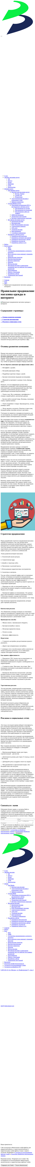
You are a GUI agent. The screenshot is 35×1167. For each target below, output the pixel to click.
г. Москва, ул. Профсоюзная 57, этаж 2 (22, 970)
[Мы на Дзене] (17, 138)
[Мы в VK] (17, 70)
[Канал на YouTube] (17, 104)
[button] (9, 177)
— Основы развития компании (11, 317)
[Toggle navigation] (1, 36)
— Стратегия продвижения (10, 319)
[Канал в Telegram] (17, 172)
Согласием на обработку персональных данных (13, 830)
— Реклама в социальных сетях (11, 322)
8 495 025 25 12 (5, 970)
